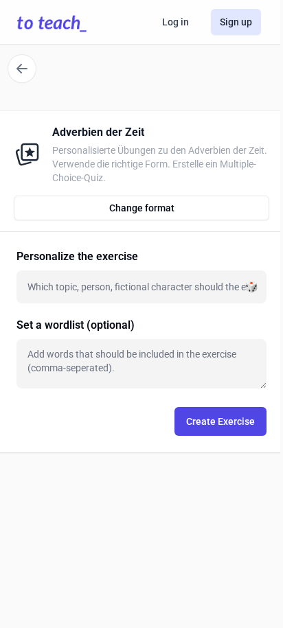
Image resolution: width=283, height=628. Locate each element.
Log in (175, 21)
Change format (141, 207)
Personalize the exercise (77, 256)
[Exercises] (22, 68)
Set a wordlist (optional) (75, 325)
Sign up (236, 21)
